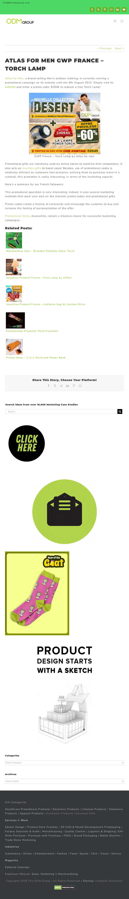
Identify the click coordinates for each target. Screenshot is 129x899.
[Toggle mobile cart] (115, 21)
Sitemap (88, 880)
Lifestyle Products (94, 809)
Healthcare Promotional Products (27, 809)
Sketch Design (15, 827)
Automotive (12, 853)
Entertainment (44, 853)
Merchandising (68, 874)
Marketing (47, 874)
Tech (94, 853)
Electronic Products (66, 809)
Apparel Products (32, 813)
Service (116, 853)
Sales (35, 874)
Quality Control (75, 831)
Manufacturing (52, 831)
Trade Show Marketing (20, 839)
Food (73, 853)
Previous (106, 48)
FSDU (67, 835)
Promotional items (17, 216)
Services (11, 820)
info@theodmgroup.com (16, 2)
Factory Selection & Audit (22, 831)
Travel (104, 853)
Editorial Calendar (17, 867)
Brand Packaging (85, 835)
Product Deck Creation (42, 827)
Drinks (27, 853)
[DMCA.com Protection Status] (64, 887)
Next (118, 48)
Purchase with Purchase (44, 835)
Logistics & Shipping (102, 831)
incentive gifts (31, 168)
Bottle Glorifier (109, 835)
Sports (84, 853)
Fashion (62, 853)
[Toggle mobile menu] (122, 21)
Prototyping (112, 827)
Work (24, 820)
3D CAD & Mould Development (82, 827)
